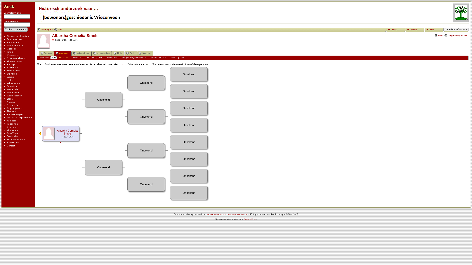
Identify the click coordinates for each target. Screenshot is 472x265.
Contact (11, 145)
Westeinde (12, 89)
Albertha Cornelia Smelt (67, 132)
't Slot (10, 80)
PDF (183, 57)
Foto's (10, 51)
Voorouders (64, 53)
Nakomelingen (83, 53)
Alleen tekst (112, 57)
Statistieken (13, 136)
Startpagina (47, 29)
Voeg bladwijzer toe (457, 35)
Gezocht (11, 48)
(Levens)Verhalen (16, 58)
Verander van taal (16, 139)
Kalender (11, 120)
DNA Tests (12, 133)
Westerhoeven (14, 95)
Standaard (63, 57)
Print (440, 35)
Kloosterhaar (13, 70)
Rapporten (12, 123)
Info (432, 30)
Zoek (9, 6)
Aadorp (11, 64)
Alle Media (12, 105)
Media (414, 30)
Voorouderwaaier (158, 57)
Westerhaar (13, 92)
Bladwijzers (13, 142)
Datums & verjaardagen (19, 117)
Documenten (13, 54)
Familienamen (14, 39)
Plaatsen (11, 111)
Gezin (132, 53)
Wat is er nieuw (15, 45)
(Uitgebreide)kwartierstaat (134, 57)
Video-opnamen (15, 61)
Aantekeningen (14, 114)
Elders (10, 98)
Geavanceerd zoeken (18, 36)
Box (100, 57)
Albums (11, 101)
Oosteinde (12, 86)
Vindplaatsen (13, 130)
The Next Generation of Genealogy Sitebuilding (226, 214)
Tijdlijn (119, 53)
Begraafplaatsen (15, 108)
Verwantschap (103, 53)
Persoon (48, 53)
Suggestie (146, 53)
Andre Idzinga (250, 219)
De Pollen (12, 73)
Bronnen (11, 126)
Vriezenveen (13, 83)
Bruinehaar (13, 67)
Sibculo (10, 76)
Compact (90, 57)
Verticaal (77, 57)
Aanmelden (13, 42)
